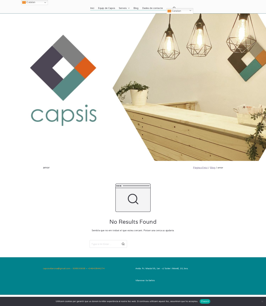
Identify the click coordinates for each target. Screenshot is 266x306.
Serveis (123, 8)
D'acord (205, 301)
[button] (128, 8)
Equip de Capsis (106, 8)
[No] (262, 301)
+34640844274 (96, 268)
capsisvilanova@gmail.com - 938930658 (64, 268)
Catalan (176, 10)
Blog (136, 8)
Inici (92, 8)
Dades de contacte (152, 8)
